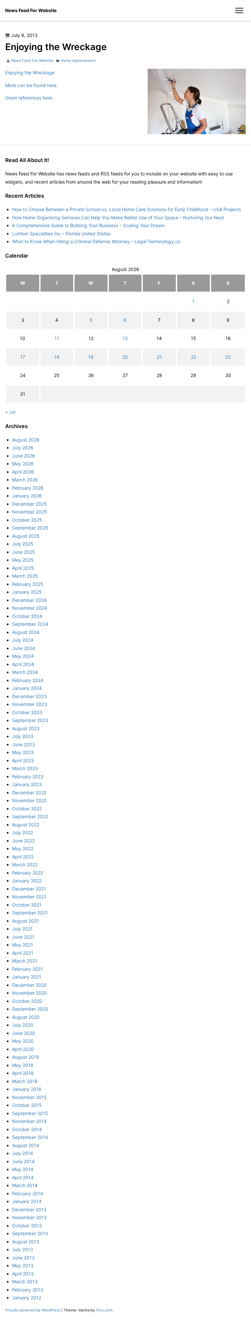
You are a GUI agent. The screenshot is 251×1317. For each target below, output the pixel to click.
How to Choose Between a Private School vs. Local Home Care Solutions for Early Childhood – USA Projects (126, 209)
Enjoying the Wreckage (30, 72)
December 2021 (29, 889)
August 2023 (26, 728)
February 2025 (27, 584)
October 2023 (27, 712)
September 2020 (30, 1009)
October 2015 (27, 1105)
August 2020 (26, 1017)
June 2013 (23, 1257)
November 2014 (29, 1121)
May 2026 (23, 463)
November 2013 (29, 1217)
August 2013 (25, 1241)
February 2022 (27, 872)
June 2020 (23, 1033)
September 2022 (30, 816)
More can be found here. (31, 85)
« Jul (10, 412)
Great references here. (29, 97)
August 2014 (25, 1145)
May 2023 (23, 752)
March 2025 (25, 576)
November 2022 (29, 800)
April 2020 (23, 1049)
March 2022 (25, 864)
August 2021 (25, 921)
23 (228, 357)
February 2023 (27, 776)
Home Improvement (78, 60)
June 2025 (23, 552)
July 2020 (22, 1025)
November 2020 (29, 993)
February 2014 (27, 1193)
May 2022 (22, 848)
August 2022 (25, 824)
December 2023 (29, 696)
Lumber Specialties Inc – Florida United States (61, 233)
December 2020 (29, 985)
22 (193, 357)
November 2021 (29, 896)
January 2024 (27, 688)
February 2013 (27, 1289)
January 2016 (27, 1089)
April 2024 (23, 664)
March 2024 (25, 672)
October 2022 (27, 808)
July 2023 (22, 736)
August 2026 (26, 439)
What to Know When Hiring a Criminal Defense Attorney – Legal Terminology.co (96, 241)
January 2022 (27, 880)
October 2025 (27, 520)
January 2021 (26, 977)
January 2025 (27, 592)
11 (57, 338)
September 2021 (30, 912)
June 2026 (23, 456)
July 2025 (22, 544)
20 (125, 357)
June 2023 (23, 744)
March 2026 (25, 479)
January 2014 (27, 1201)
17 (22, 357)
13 (125, 338)
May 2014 (22, 1169)
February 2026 (27, 488)
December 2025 (29, 504)
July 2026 (22, 447)
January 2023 (27, 784)
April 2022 (23, 856)
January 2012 (26, 1297)
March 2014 (25, 1185)
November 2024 (29, 608)
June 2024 (23, 648)
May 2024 (23, 656)
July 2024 (22, 640)
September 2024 (30, 624)
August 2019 (25, 1057)
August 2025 (26, 536)
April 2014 (23, 1177)
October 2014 (27, 1129)
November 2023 (29, 704)
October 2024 (27, 616)
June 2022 (23, 840)
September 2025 (30, 528)
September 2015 (30, 1113)
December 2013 (29, 1209)
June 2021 (23, 937)
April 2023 (23, 760)
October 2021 (27, 905)
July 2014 (22, 1153)
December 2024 (29, 600)
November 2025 (29, 511)
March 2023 (25, 768)
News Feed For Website (31, 10)
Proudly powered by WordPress (33, 1310)
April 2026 (23, 472)
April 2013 (23, 1273)
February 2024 (27, 680)
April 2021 (22, 953)
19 (90, 357)
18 (56, 357)
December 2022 (29, 792)
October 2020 (27, 1001)
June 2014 (23, 1161)
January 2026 (27, 495)
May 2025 (23, 560)
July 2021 (22, 928)
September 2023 (30, 720)
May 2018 (22, 1065)
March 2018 (25, 1081)
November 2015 (29, 1097)
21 (159, 357)
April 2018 (23, 1073)
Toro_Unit (104, 1310)
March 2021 (24, 961)
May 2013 (22, 1265)
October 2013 (27, 1225)
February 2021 (27, 969)
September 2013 (30, 1233)
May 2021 (22, 944)
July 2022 (22, 832)
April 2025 (23, 568)
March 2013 (25, 1281)
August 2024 (26, 632)
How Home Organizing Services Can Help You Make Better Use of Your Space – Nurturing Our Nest (118, 217)
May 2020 (23, 1041)
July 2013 (22, 1249)
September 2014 (30, 1137)
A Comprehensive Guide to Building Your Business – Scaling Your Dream (88, 225)
